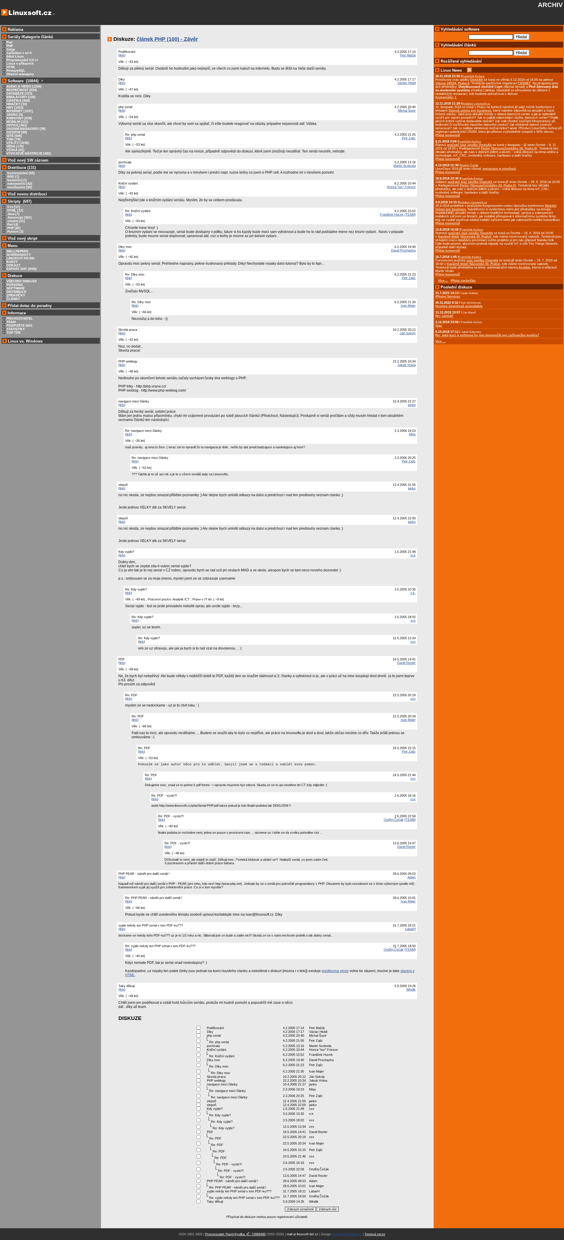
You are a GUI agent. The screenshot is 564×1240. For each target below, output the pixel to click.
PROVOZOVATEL (19, 318)
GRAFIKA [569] (18, 100)
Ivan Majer (408, 305)
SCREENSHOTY (18, 254)
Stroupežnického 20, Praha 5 (514, 148)
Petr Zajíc (409, 138)
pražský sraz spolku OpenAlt (469, 145)
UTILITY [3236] (17, 143)
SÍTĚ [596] (14, 135)
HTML (11, 67)
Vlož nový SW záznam (28, 160)
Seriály (14, 37)
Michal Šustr (407, 110)
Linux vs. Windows (25, 341)
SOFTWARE (15, 288)
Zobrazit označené (300, 1209)
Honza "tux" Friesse (401, 187)
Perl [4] (12, 224)
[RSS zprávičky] (469, 70)
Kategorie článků (38, 37)
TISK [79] (13, 139)
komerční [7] (16, 180)
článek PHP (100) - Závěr (167, 39)
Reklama (15, 29)
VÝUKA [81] (15, 150)
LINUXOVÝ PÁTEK (20, 258)
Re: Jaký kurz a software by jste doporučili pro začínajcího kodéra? (487, 335)
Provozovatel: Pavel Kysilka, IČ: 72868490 (235, 1234)
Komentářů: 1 (445, 97)
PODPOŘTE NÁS (19, 325)
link (122, 55)
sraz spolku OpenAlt (482, 260)
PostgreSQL (15, 70)
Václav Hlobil (406, 83)
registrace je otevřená (499, 168)
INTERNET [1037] (19, 111)
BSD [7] (12, 176)
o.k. (413, 593)
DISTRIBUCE (16, 291)
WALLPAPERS (17, 251)
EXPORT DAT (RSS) (21, 269)
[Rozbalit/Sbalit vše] (42, 81)
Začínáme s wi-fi (19, 53)
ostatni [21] (15, 221)
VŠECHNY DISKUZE (21, 281)
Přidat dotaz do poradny (29, 305)
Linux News (451, 70)
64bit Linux (15, 56)
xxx (413, 555)
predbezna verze (335, 971)
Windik (411, 989)
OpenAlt (476, 79)
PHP (9, 46)
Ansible (524, 267)
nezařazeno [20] (19, 187)
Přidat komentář (447, 135)
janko (412, 405)
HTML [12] (14, 210)
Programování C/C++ (22, 60)
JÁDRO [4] (14, 114)
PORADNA (14, 284)
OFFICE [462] (16, 125)
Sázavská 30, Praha (475, 236)
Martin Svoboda (404, 165)
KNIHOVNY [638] (19, 118)
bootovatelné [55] (20, 173)
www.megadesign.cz (347, 1234)
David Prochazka (403, 250)
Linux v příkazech (20, 63)
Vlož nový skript (22, 238)
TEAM (11, 322)
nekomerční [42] (19, 183)
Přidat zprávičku (463, 280)
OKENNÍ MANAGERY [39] (26, 128)
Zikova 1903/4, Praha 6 (452, 83)
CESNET (524, 83)
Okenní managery (20, 74)
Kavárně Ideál (448, 236)
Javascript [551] (19, 217)
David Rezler (406, 663)
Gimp (10, 49)
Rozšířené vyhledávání (461, 61)
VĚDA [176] (15, 146)
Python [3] (15, 231)
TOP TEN (13, 332)
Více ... (440, 341)
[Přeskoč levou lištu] (54, 14)
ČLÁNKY (13, 299)
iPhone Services (447, 296)
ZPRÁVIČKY (15, 295)
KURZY (12, 262)
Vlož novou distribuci (27, 194)
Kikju (412, 434)
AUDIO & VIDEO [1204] (23, 86)
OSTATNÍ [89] (16, 132)
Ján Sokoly (408, 333)
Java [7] (12, 214)
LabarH (410, 929)
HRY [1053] (15, 107)
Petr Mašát (408, 55)
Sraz (438, 325)
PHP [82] (13, 228)
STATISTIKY (15, 329)
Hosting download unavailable (459, 306)
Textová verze (375, 1234)
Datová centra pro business (470, 110)
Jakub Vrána (406, 365)
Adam (411, 877)
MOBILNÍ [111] (17, 121)
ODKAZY (13, 265)
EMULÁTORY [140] (21, 97)
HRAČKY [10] (16, 104)
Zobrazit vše (328, 1209)
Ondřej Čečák (394, 819)
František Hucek (392, 214)
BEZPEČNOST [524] (21, 90)
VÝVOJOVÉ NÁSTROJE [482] (28, 153)
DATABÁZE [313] (19, 93)
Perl (9, 42)
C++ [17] (13, 207)
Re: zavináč (444, 316)
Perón (485, 148)
